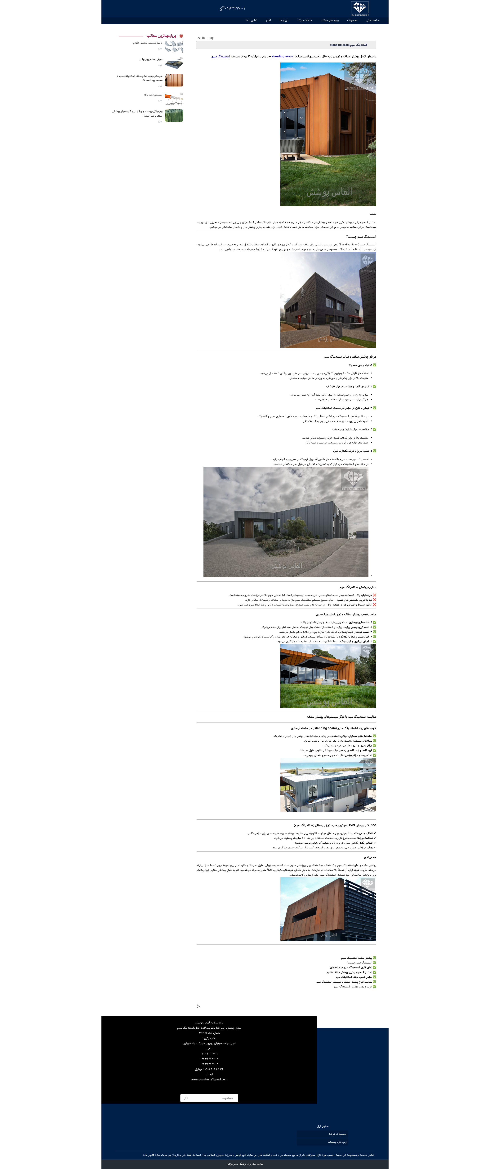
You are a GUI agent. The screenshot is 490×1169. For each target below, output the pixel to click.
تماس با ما (251, 20)
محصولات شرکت (337, 1134)
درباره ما (284, 20)
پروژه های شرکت (330, 20)
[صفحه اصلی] (360, 8)
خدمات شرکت (304, 20)
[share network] (199, 1006)
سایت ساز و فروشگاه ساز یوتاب (245, 1163)
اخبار (268, 20)
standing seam (282, 56)
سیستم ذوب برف (153, 95)
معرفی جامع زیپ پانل (151, 59)
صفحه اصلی (373, 20)
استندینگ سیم (221, 56)
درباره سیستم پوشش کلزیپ (147, 43)
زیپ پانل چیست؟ (337, 1142)
